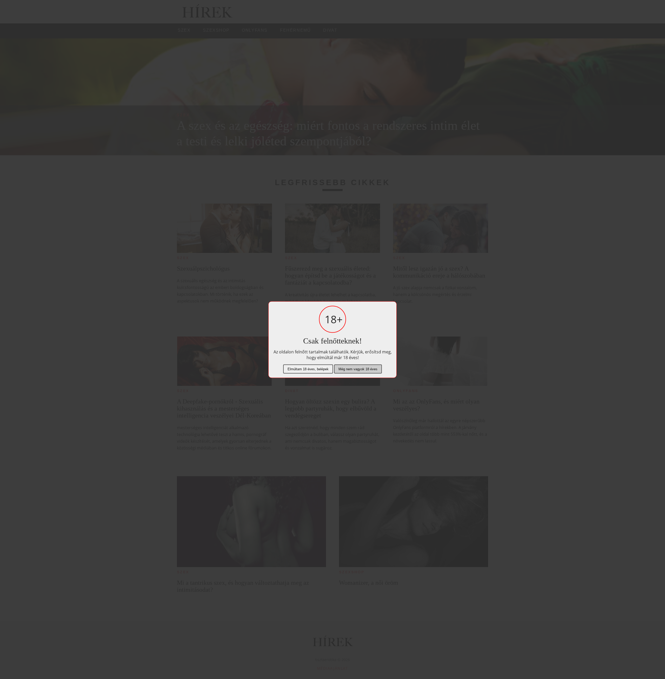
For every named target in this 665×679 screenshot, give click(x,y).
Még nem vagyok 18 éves (357, 369)
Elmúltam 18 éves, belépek (308, 369)
